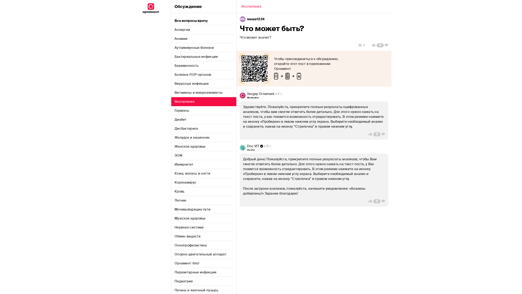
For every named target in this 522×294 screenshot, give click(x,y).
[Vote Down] (388, 45)
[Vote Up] (372, 45)
